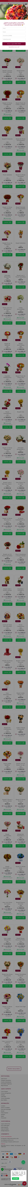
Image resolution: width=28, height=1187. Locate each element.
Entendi (15, 1178)
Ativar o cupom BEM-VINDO (14, 43)
